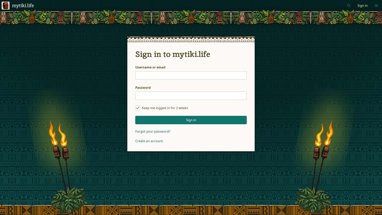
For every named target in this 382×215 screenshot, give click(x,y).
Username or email (150, 67)
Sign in (363, 5)
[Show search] (349, 6)
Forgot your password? (152, 131)
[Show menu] (376, 6)
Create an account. (149, 141)
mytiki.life (23, 5)
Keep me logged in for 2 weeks (165, 108)
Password (143, 87)
